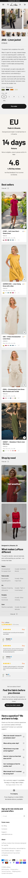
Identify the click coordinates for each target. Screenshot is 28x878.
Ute (7, 674)
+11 (18, 292)
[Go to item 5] (23, 34)
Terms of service (6, 871)
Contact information (7, 873)
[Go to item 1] (4, 34)
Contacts (4, 829)
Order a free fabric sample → (14, 705)
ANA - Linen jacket (11, 39)
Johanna (8, 656)
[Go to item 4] (18, 34)
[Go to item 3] (14, 34)
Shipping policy (16, 871)
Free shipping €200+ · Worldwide (14, 0)
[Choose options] (24, 227)
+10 (18, 345)
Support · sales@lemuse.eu (7, 833)
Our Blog (4, 826)
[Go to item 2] (9, 34)
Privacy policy (14, 869)
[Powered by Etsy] (23, 629)
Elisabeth (8, 639)
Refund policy (5, 869)
